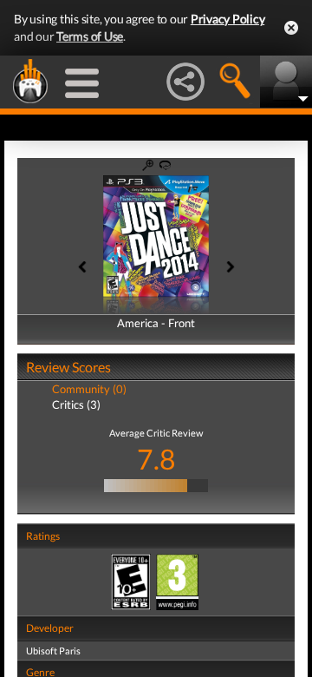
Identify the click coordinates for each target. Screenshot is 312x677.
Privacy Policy (228, 18)
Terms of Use (89, 36)
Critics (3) (76, 404)
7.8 (156, 459)
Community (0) (89, 389)
